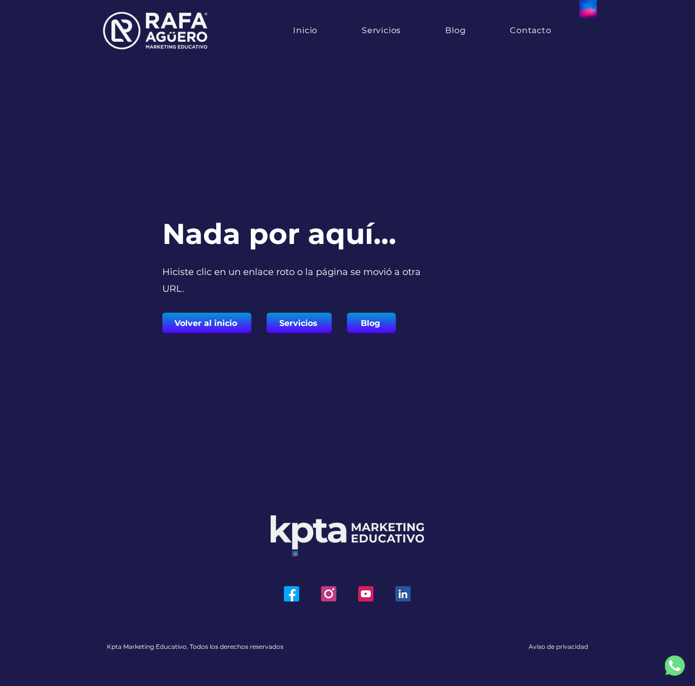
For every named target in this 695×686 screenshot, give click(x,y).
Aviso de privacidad (558, 646)
